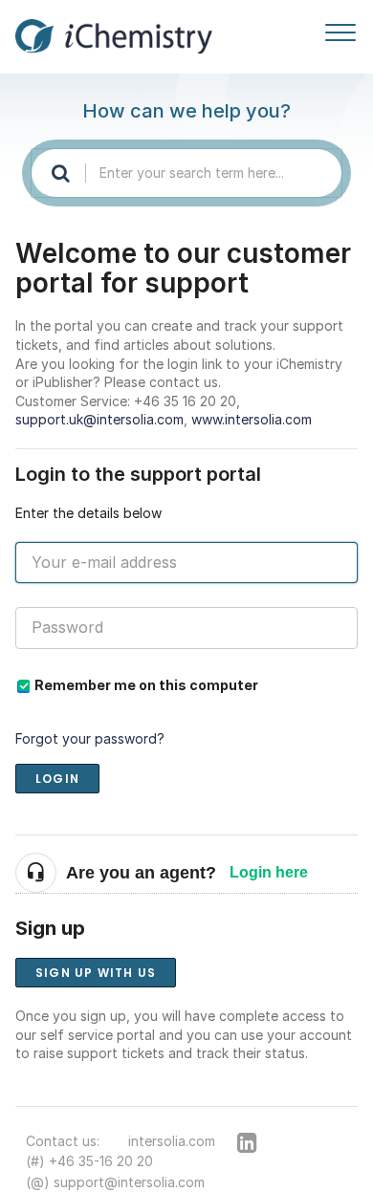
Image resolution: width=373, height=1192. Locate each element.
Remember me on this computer (146, 685)
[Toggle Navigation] (340, 28)
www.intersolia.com (251, 419)
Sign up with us (95, 972)
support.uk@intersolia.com (99, 419)
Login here (269, 872)
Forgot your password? (90, 738)
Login (57, 778)
